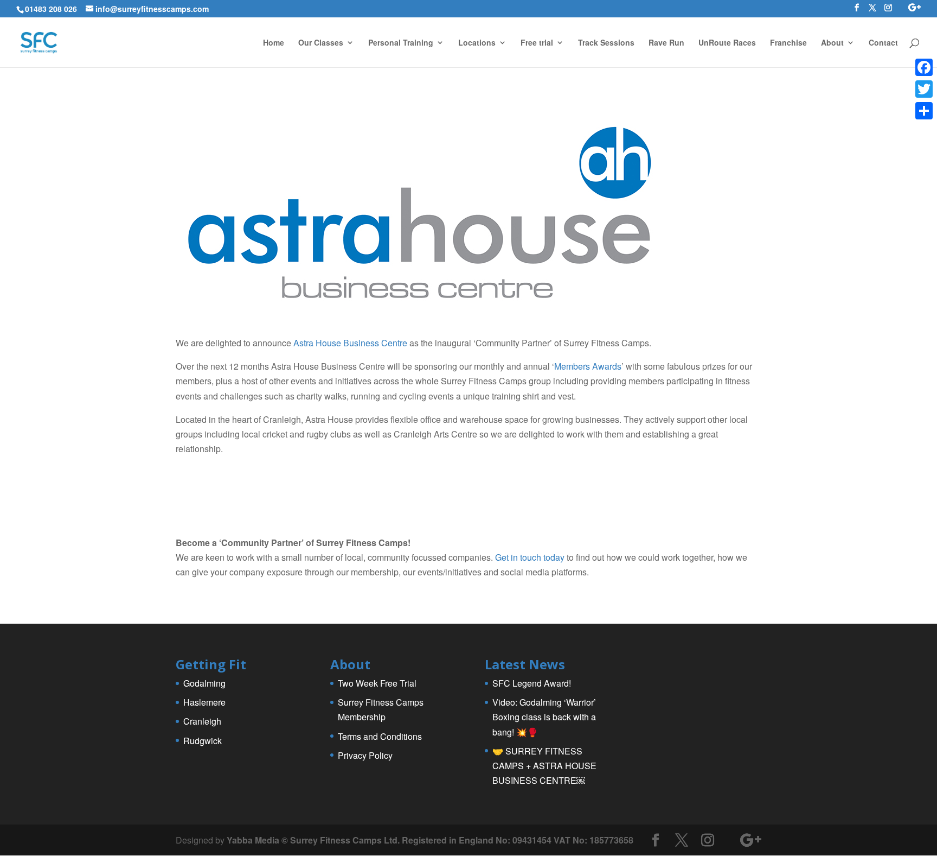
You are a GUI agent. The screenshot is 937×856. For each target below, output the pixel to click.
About (832, 43)
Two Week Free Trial (377, 683)
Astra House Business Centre (350, 343)
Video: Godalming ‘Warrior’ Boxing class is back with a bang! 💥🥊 (544, 717)
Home (273, 43)
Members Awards (587, 366)
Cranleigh (202, 721)
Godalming (204, 683)
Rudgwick (202, 740)
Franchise (788, 43)
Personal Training (400, 43)
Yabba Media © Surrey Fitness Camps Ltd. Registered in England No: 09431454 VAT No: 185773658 (430, 840)
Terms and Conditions (380, 736)
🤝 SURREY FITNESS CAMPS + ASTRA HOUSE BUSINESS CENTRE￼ (544, 766)
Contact (883, 43)
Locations (477, 43)
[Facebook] (924, 67)
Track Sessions (606, 43)
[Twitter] (924, 89)
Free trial (537, 43)
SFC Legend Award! (531, 683)
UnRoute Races (727, 43)
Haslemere (204, 702)
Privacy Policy (365, 755)
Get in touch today (529, 557)
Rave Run (666, 43)
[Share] (924, 111)
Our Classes (320, 43)
